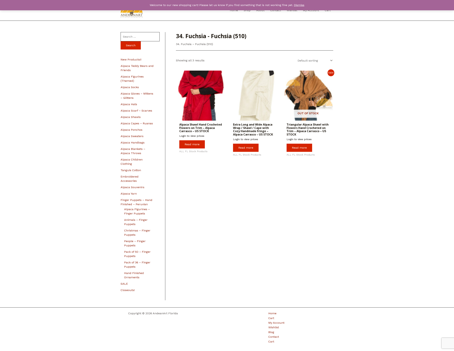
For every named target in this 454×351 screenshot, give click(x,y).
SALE (124, 283)
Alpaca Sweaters (132, 136)
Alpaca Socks (130, 87)
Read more (192, 144)
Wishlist (273, 327)
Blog (271, 332)
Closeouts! (128, 290)
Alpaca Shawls (131, 117)
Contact (273, 336)
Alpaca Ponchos (131, 129)
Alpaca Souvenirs (132, 187)
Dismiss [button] (299, 5)
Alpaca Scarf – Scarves (136, 110)
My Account (276, 322)
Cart (271, 318)
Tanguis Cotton (131, 170)
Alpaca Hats (129, 104)
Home (272, 313)
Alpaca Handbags (133, 142)
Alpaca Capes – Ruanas (137, 123)
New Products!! (131, 59)
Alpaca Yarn (129, 193)
